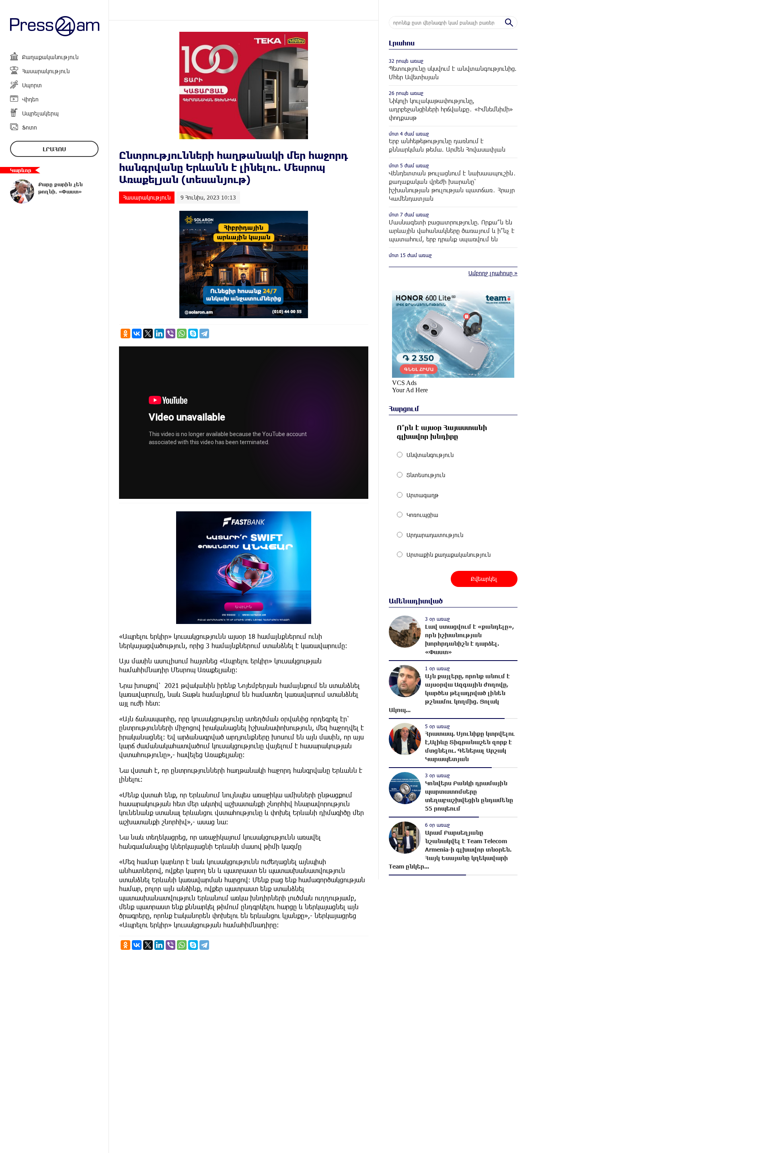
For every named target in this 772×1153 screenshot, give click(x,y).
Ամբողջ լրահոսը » (492, 273)
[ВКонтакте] (137, 333)
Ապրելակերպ (40, 113)
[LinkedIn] (159, 333)
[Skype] (193, 333)
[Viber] (170, 333)
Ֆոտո (29, 127)
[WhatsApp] (182, 333)
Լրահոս (54, 149)
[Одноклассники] (125, 333)
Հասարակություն (46, 71)
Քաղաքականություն (50, 57)
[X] (148, 333)
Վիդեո (30, 99)
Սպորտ (32, 85)
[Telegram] (204, 333)
